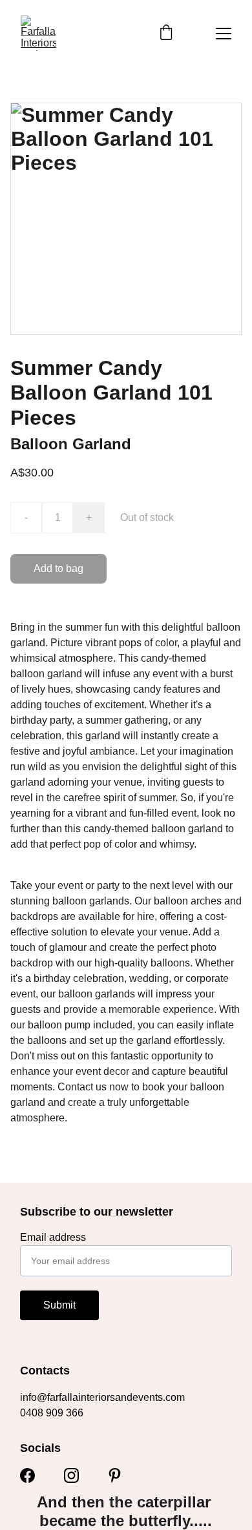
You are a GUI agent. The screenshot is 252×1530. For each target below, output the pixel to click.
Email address (53, 1237)
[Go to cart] (166, 33)
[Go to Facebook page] (27, 1475)
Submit (59, 1305)
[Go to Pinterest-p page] (114, 1475)
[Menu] (223, 33)
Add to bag (58, 568)
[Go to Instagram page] (71, 1475)
